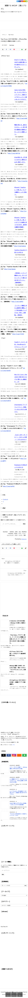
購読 (24, 524)
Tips (20, 531)
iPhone (15, 533)
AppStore (12, 531)
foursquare (10, 533)
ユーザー (20, 535)
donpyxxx (24, 539)
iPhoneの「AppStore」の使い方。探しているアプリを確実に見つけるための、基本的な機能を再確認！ (20, 222)
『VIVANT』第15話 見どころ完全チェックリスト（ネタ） (18, 814)
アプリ (19, 533)
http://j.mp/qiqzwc (10, 269)
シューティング (10, 535)
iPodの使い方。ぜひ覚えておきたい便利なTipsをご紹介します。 (20, 159)
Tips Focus (11, 34)
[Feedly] (26, 1)
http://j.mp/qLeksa (20, 246)
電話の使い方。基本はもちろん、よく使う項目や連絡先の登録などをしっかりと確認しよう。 (20, 129)
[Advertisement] (15, 24)
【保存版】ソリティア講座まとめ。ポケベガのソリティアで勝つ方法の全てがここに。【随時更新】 (20, 277)
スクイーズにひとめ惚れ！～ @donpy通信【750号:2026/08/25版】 (18, 767)
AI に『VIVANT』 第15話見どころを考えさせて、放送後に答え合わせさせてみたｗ (18, 793)
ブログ (16, 535)
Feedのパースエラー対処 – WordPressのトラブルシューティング (20, 344)
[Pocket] (14, 49)
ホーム (4, 34)
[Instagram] (22, 1)
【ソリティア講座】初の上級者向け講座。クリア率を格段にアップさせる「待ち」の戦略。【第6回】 (20, 310)
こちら (13, 744)
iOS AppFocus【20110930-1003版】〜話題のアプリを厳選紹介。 (18, 682)
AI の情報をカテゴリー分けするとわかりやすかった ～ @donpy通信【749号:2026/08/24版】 (18, 780)
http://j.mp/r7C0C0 (18, 334)
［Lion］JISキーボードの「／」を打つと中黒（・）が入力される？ (20, 437)
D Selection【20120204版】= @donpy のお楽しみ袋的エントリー (18, 623)
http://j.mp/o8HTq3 (14, 153)
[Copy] (25, 49)
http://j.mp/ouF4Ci (8, 486)
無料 (25, 535)
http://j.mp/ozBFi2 (17, 301)
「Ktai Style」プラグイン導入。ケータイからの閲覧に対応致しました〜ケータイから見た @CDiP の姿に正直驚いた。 (18, 639)
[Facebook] (20, 1)
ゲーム (23, 533)
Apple (16, 531)
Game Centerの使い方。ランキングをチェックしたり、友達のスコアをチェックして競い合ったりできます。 (20, 94)
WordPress (24, 531)
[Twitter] (18, 1)
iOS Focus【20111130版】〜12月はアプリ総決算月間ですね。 (18, 653)
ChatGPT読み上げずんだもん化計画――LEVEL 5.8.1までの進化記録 (18, 804)
